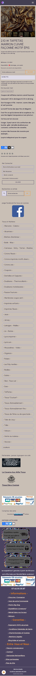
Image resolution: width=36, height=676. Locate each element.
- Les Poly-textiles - (10, 364)
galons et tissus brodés (7, 91)
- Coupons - (8, 270)
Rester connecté (8, 175)
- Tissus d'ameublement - (13, 403)
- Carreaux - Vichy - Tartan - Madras (18, 248)
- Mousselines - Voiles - (12, 348)
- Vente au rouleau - (11, 436)
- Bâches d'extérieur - (12, 237)
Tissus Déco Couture (10, 485)
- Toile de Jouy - (9, 420)
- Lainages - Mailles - (11, 326)
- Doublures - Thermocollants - (15, 281)
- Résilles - (7, 370)
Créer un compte (5, 178)
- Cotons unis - (9, 265)
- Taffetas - (8, 392)
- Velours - (7, 431)
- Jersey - (7, 320)
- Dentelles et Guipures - (13, 276)
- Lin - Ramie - (8, 331)
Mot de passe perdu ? (13, 178)
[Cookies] (4, 672)
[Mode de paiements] (18, 547)
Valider (30, 72)
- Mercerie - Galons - (11, 226)
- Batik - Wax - (9, 243)
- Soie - (6, 386)
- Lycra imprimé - (10, 337)
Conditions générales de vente (18, 671)
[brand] (3, 2)
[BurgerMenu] (33, 2)
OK (27, 193)
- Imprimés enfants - (11, 303)
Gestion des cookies (18, 673)
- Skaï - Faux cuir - (10, 381)
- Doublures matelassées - (13, 287)
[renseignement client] (18, 561)
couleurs (6, 447)
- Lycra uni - (7, 342)
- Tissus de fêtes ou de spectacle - (17, 414)
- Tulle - (6, 425)
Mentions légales (18, 669)
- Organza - (8, 353)
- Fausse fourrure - (10, 292)
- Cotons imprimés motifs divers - (16, 259)
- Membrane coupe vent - (13, 298)
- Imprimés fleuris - (10, 309)
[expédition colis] (16, 534)
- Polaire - (7, 359)
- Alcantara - (8, 231)
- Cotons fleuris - (9, 254)
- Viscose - (7, 442)
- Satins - (6, 375)
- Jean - (6, 314)
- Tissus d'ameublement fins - (15, 409)
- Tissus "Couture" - (10, 398)
